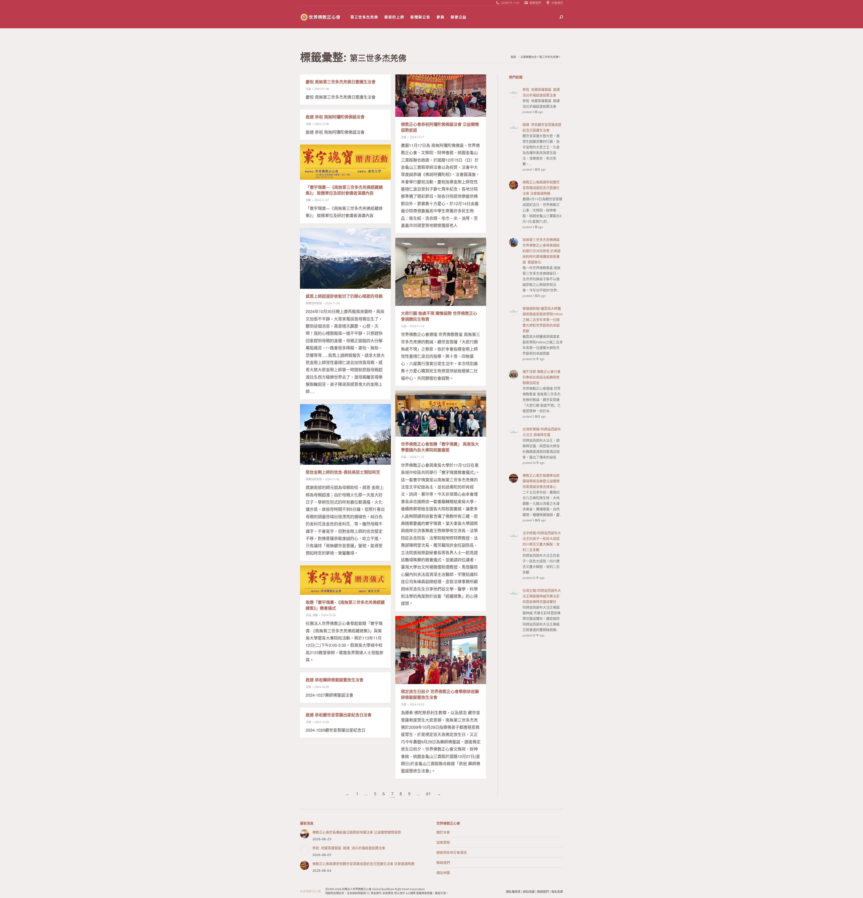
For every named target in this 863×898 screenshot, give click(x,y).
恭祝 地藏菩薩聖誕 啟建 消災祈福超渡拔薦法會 (348, 848)
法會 (308, 89)
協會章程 (443, 842)
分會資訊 (557, 3)
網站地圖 (443, 872)
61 (428, 793)
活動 (308, 200)
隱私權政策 (513, 891)
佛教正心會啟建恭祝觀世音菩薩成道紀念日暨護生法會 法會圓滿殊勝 (363, 863)
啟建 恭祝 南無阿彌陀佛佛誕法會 (335, 117)
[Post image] (304, 833)
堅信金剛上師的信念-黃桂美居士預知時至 (343, 472)
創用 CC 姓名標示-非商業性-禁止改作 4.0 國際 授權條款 (393, 893)
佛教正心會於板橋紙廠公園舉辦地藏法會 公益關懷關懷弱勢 (356, 832)
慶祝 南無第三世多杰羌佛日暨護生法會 (341, 81)
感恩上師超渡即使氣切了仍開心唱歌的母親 (344, 296)
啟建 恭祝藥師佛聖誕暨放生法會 (334, 679)
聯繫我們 (535, 3)
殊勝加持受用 (314, 303)
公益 (403, 326)
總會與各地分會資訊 (451, 852)
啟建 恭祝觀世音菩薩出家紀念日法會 (338, 715)
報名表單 (557, 891)
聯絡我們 (443, 862)
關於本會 (443, 832)
